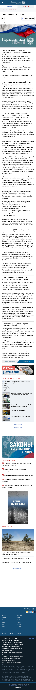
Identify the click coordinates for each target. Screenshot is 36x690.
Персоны (19, 624)
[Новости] (25, 18)
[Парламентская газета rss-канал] (27, 612)
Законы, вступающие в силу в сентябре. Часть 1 (18, 475)
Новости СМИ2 (18, 424)
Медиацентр (4, 628)
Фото (3, 624)
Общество (4, 617)
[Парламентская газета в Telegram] (31, 612)
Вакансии (19, 633)
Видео (3, 622)
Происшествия (5, 619)
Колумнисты (5, 629)
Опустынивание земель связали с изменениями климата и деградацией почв (16, 553)
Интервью (19, 628)
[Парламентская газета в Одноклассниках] (33, 612)
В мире (18, 617)
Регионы (19, 626)
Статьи (9, 7)
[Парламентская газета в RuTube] (34, 612)
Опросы (19, 622)
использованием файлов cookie (18, 685)
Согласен (18, 687)
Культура (19, 619)
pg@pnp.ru (19, 662)
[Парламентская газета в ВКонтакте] (29, 612)
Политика (4, 615)
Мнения (3, 626)
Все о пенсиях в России (9, 10)
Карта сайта (31, 638)
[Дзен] (31, 18)
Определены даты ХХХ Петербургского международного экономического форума (14, 470)
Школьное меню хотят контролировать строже (15, 558)
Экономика (19, 615)
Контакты (4, 633)
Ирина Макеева (7, 22)
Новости (26, 7)
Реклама (11, 633)
